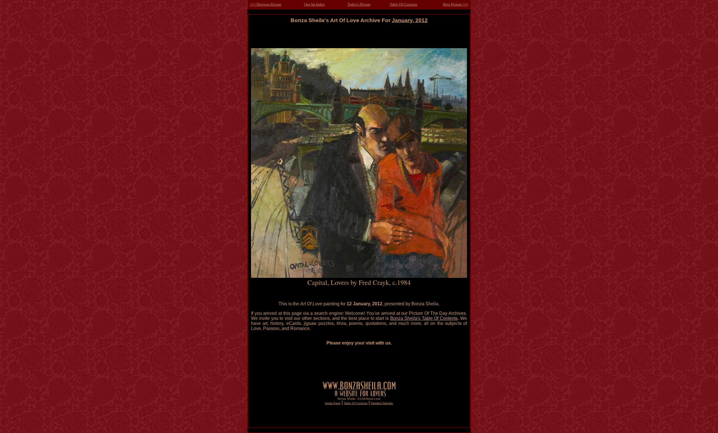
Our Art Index (314, 4)
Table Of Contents (403, 4)
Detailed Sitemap (382, 403)
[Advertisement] (359, 36)
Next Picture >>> (455, 4)
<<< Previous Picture (265, 4)
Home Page (332, 403)
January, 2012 (410, 20)
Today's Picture (359, 4)
